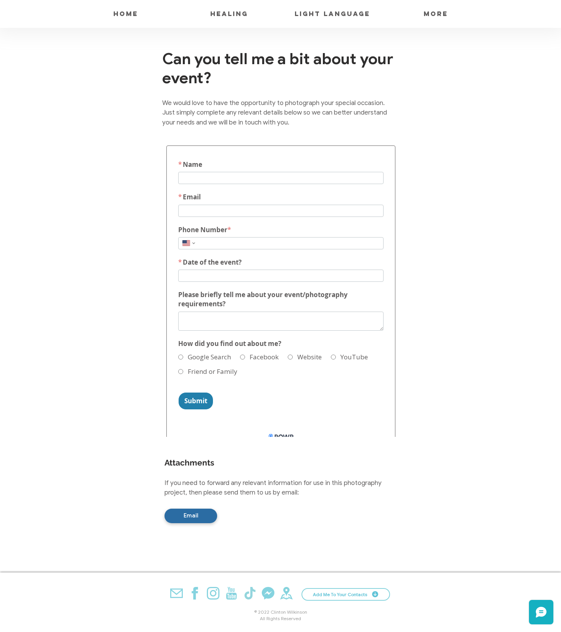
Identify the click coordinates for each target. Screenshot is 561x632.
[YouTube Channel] (231, 593)
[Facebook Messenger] (268, 593)
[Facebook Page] (195, 593)
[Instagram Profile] (213, 593)
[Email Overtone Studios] (176, 593)
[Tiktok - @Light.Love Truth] (249, 593)
